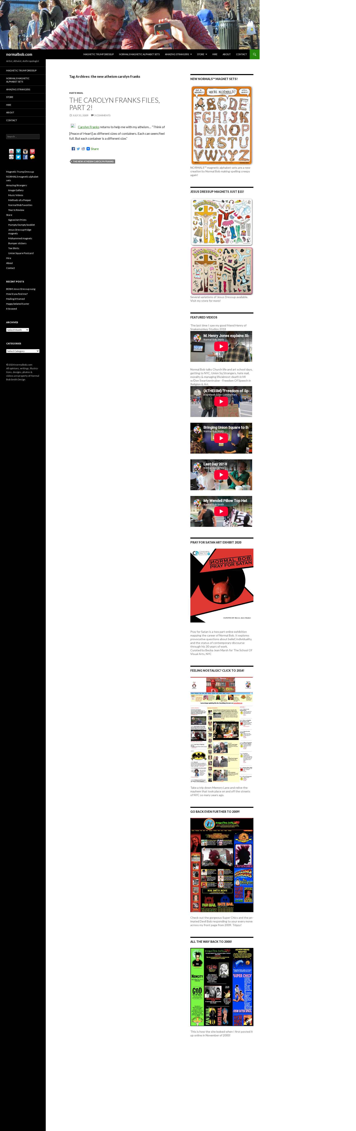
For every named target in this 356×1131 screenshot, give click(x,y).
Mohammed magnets (20, 238)
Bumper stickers (17, 243)
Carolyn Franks (88, 127)
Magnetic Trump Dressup (98, 54)
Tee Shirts (13, 248)
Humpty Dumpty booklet (21, 224)
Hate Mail (76, 92)
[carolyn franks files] (73, 127)
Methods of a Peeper (19, 200)
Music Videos (15, 195)
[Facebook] (73, 148)
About (227, 54)
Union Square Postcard (21, 253)
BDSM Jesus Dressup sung (20, 288)
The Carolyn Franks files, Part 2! (114, 103)
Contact (241, 54)
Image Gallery (15, 190)
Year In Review (16, 209)
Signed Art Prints (17, 219)
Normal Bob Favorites (20, 205)
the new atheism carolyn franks (93, 161)
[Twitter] (78, 148)
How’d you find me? (17, 293)
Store (200, 54)
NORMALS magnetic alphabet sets (139, 54)
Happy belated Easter (17, 303)
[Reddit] (83, 148)
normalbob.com (19, 54)
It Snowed (11, 308)
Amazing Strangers (177, 54)
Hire (214, 54)
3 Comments (102, 115)
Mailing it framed (15, 298)
